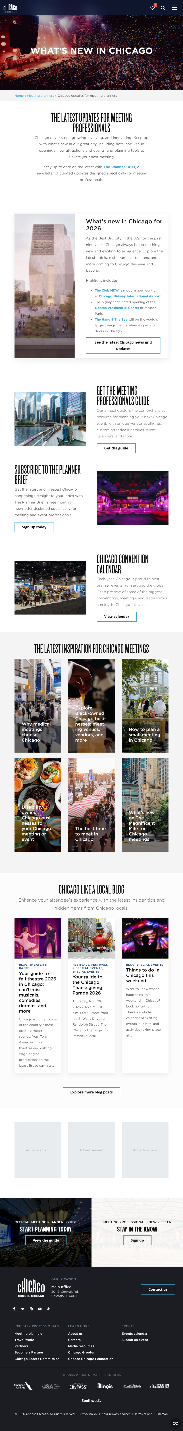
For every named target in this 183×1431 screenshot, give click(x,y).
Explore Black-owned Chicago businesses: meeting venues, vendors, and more (90, 724)
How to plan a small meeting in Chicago (144, 735)
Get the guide (116, 448)
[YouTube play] (39, 1308)
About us (75, 1333)
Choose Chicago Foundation (90, 1359)
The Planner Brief (119, 167)
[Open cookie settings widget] (175, 1423)
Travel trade (24, 1340)
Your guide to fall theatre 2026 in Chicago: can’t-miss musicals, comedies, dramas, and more (37, 992)
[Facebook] (14, 1308)
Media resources (81, 1346)
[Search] (163, 8)
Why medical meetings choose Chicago (36, 732)
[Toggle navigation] (174, 8)
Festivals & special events (90, 966)
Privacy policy (88, 1414)
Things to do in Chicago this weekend (142, 975)
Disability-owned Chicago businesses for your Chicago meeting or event (37, 823)
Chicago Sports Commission (37, 1359)
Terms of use (143, 1414)
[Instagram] (31, 1308)
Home (19, 95)
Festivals (81, 964)
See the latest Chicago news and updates (123, 345)
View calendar (116, 616)
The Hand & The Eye (111, 319)
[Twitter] (22, 1308)
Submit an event (135, 1340)
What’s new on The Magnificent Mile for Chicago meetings (142, 826)
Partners (21, 1346)
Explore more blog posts (91, 1092)
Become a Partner (29, 1352)
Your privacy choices (116, 1414)
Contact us (158, 1289)
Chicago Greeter (81, 1352)
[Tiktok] (48, 1308)
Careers (74, 1340)
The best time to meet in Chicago (90, 834)
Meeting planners (40, 95)
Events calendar (135, 1333)
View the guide (46, 1240)
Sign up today (34, 527)
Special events (86, 971)
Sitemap (162, 1414)
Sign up (137, 1240)
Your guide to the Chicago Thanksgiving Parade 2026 (87, 985)
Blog (23, 964)
